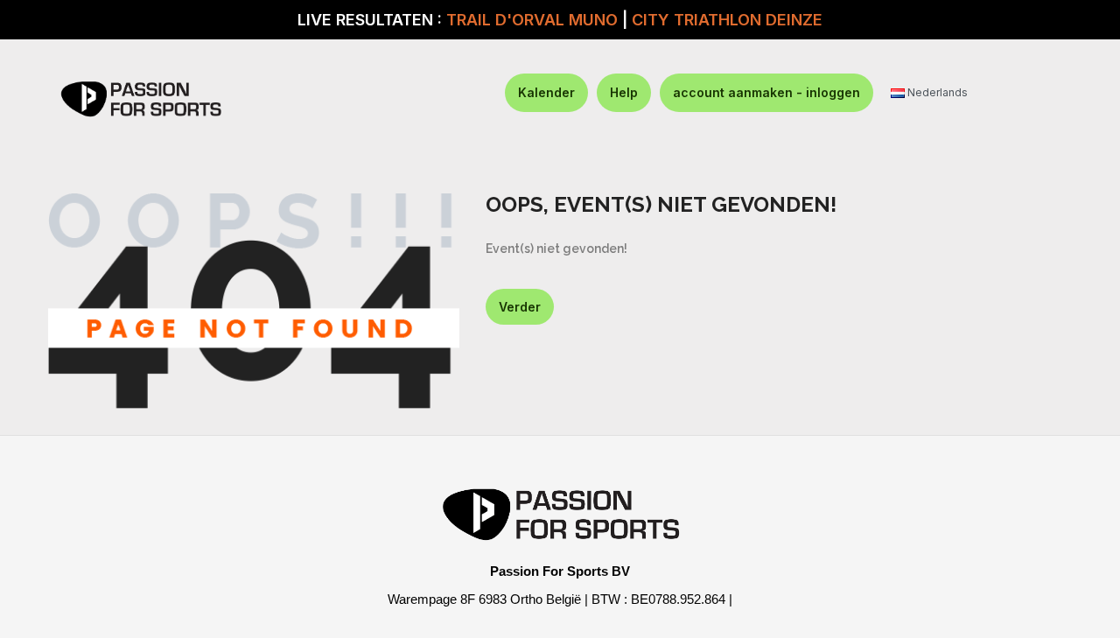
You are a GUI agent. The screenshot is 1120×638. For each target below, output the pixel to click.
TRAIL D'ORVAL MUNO (532, 20)
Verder (520, 306)
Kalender (546, 92)
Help (624, 92)
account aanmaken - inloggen (766, 92)
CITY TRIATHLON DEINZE (727, 20)
